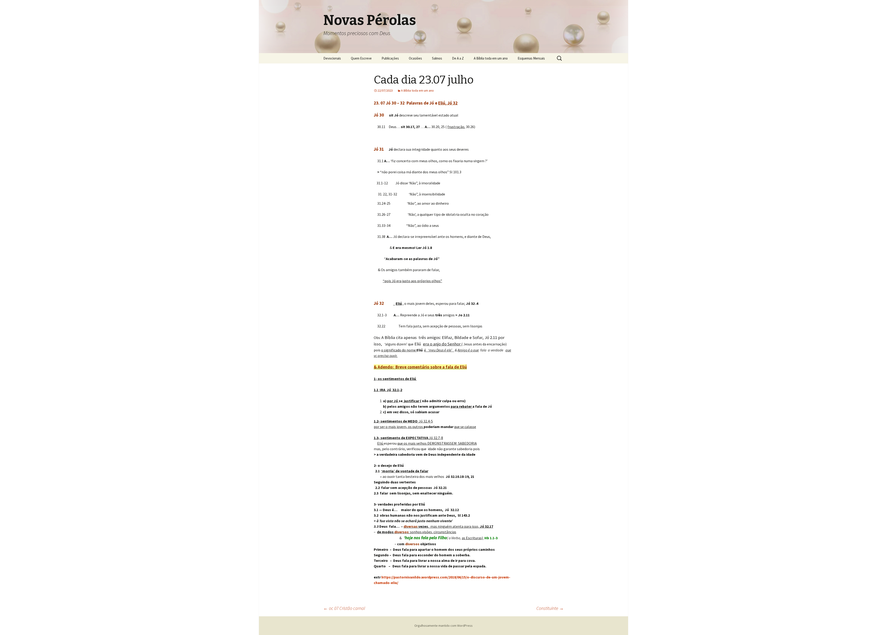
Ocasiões (415, 58)
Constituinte (550, 608)
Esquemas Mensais (531, 58)
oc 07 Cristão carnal (344, 608)
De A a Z (458, 58)
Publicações (390, 58)
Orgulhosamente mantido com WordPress (443, 625)
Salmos (437, 58)
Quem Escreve (361, 58)
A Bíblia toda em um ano (491, 58)
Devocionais (332, 58)
